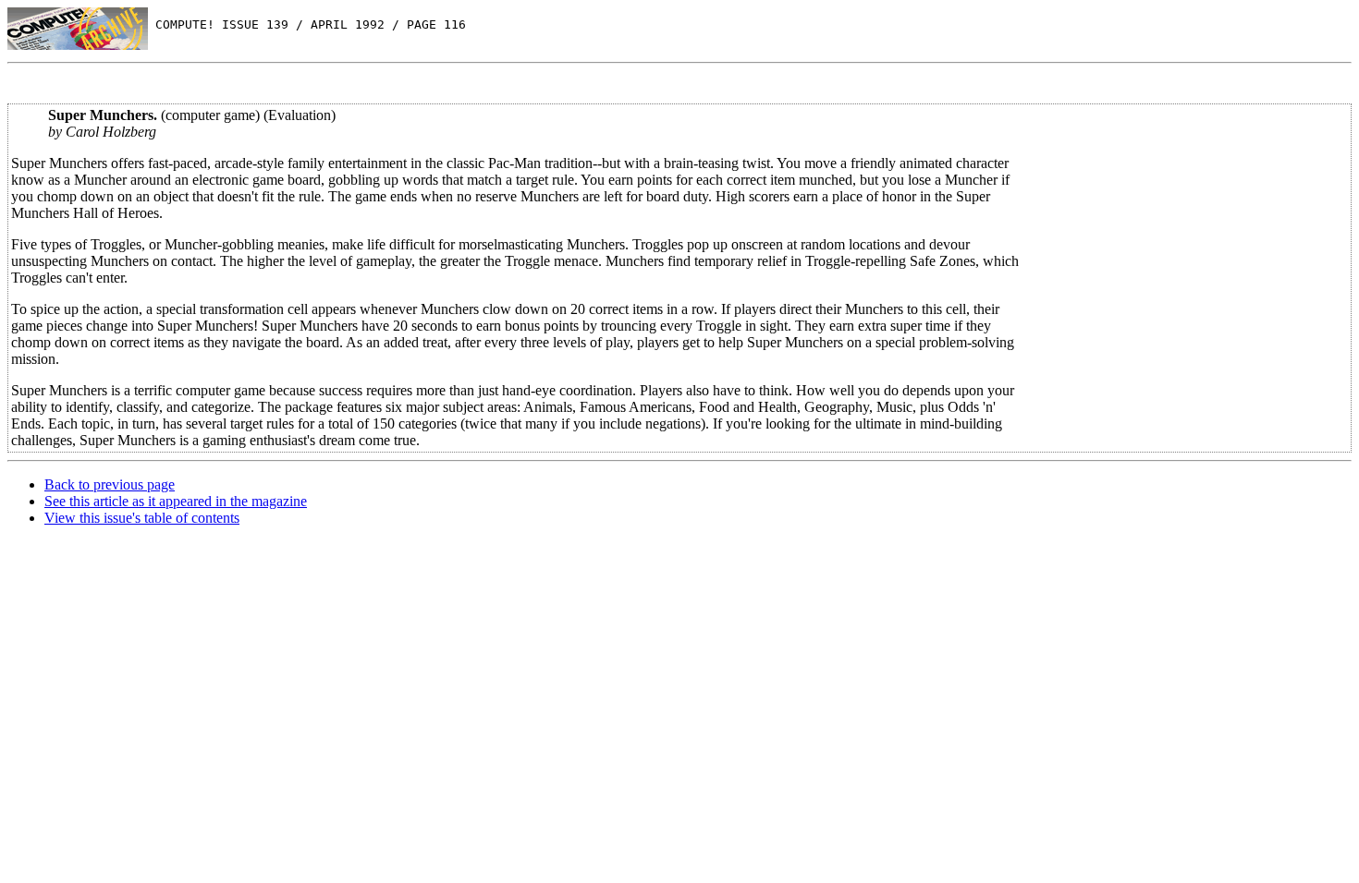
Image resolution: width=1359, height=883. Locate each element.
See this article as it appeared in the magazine (175, 501)
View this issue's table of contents (141, 518)
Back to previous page (109, 484)
